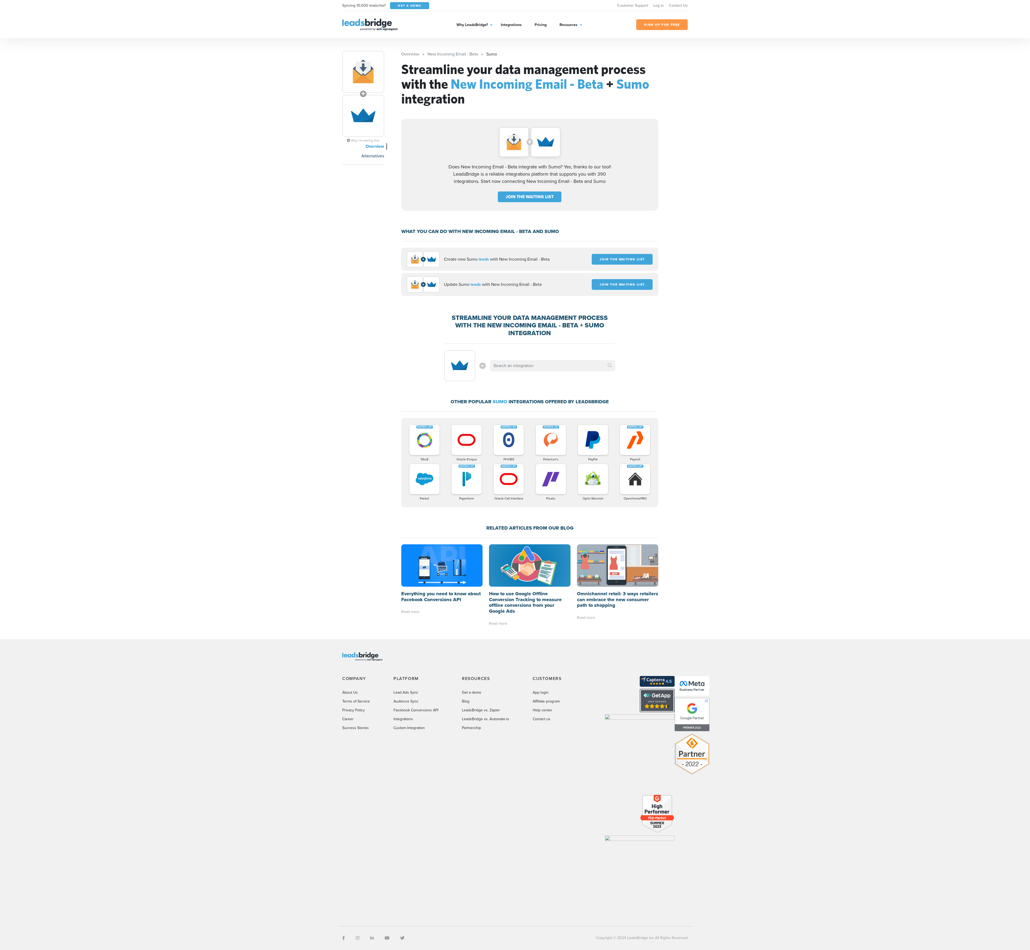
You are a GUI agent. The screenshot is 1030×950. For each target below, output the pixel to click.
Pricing (541, 25)
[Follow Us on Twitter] (402, 938)
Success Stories (355, 728)
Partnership (471, 728)
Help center (542, 710)
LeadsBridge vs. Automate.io (485, 719)
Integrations (511, 25)
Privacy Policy (353, 710)
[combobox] (553, 365)
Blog (465, 701)
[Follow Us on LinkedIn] (372, 938)
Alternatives (372, 156)
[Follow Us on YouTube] (387, 938)
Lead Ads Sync (405, 692)
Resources (568, 25)
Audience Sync (405, 701)
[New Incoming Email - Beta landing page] (363, 72)
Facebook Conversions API (415, 710)
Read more (410, 612)
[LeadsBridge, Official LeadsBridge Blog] (370, 24)
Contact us (541, 719)
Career (348, 719)
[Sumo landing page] (363, 116)
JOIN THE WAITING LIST (530, 197)
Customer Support (632, 5)
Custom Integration (409, 728)
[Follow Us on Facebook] (343, 938)
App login (541, 692)
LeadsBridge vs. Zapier (481, 710)
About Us (350, 692)
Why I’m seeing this (364, 140)
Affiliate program (546, 701)
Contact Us (678, 5)
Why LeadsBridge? (472, 25)
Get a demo (471, 692)
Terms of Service (356, 701)
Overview (375, 146)
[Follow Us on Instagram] (357, 938)
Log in (658, 5)
